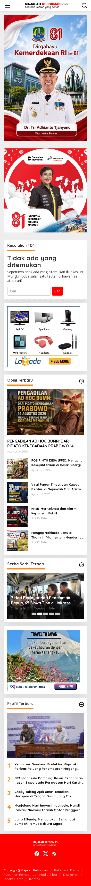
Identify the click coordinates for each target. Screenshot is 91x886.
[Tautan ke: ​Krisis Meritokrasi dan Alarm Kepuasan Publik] (17, 516)
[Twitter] (45, 853)
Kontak (34, 879)
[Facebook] (37, 853)
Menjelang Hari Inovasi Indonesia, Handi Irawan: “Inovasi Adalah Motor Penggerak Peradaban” (48, 807)
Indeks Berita (13, 879)
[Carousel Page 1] (34, 614)
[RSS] (54, 853)
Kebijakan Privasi (67, 870)
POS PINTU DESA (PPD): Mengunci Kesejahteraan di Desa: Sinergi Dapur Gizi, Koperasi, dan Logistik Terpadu (57, 462)
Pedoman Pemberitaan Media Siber (30, 874)
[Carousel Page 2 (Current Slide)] (39, 614)
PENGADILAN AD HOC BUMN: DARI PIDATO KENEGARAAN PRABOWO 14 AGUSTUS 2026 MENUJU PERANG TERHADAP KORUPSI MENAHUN (40, 444)
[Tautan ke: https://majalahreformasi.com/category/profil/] (81, 704)
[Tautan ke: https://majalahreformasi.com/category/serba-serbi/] (81, 565)
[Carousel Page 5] (57, 614)
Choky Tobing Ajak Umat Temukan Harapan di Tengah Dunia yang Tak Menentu (43, 794)
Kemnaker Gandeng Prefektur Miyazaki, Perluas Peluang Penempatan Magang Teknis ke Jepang (46, 766)
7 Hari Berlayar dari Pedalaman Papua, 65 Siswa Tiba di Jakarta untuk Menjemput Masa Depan (41, 600)
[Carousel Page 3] (45, 614)
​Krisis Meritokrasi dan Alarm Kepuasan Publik (53, 511)
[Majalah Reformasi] (46, 5)
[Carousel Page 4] (51, 614)
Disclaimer (71, 874)
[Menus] (7, 5)
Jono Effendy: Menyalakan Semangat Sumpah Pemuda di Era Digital (45, 821)
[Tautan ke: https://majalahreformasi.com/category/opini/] (81, 381)
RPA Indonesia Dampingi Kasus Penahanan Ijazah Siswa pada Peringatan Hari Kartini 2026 (49, 780)
